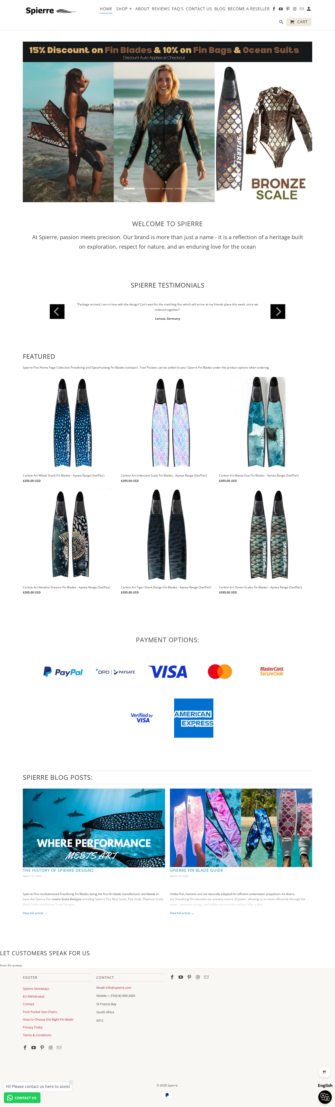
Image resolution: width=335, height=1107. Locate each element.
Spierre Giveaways (36, 983)
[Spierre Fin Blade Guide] (241, 822)
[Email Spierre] (59, 1042)
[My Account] (309, 10)
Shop (124, 9)
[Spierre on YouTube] (34, 1042)
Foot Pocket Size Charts (40, 1006)
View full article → (35, 908)
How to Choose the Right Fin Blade (48, 1014)
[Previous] (57, 309)
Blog (220, 9)
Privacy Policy (33, 1022)
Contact (28, 999)
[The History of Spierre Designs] (94, 822)
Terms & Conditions (37, 1029)
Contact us (199, 9)
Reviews (161, 9)
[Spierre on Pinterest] (42, 1042)
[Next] (278, 309)
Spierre (173, 1080)
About (142, 9)
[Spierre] (50, 10)
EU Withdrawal (33, 991)
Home (106, 9)
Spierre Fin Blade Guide (196, 865)
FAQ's (178, 9)
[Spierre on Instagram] (51, 1042)
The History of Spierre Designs (58, 865)
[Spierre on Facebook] (25, 1042)
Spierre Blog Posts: (58, 772)
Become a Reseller (249, 9)
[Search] (281, 23)
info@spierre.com (118, 982)
